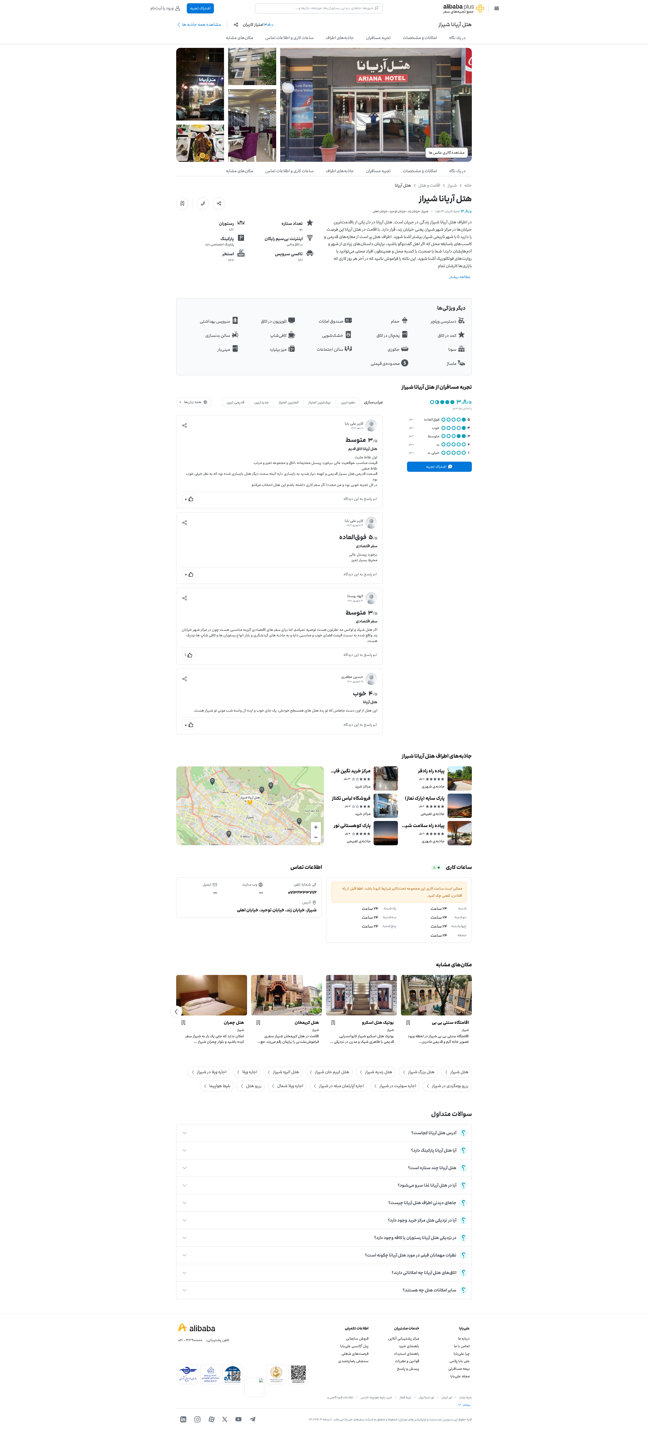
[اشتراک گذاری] (219, 204)
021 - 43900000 (190, 1340)
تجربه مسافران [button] (378, 38)
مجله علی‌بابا (460, 1376)
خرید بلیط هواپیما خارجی (376, 1397)
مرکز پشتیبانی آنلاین (403, 1338)
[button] (184, 425)
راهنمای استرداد (406, 1353)
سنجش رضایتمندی (353, 1361)
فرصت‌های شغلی (355, 1353)
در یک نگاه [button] (457, 38)
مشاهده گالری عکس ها (446, 152)
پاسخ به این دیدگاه (357, 498)
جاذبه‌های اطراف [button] (340, 38)
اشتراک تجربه (200, 8)
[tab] (457, 38)
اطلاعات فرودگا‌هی (341, 1397)
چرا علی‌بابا (462, 1353)
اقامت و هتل (429, 185)
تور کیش (446, 1397)
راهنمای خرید (409, 1346)
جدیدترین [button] (261, 402)
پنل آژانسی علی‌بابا (354, 1346)
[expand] (184, 1133)
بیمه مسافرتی (459, 1368)
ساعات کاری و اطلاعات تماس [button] (289, 38)
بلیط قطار (405, 1397)
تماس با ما (462, 1346)
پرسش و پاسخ (408, 1368)
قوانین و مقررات (407, 1361)
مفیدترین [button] (348, 402)
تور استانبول (426, 1397)
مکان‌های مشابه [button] (239, 38)
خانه (468, 185)
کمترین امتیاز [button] (288, 402)
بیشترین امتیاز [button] (319, 402)
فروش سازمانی (357, 1338)
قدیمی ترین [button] (235, 402)
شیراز (452, 185)
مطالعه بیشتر (459, 277)
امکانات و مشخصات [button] (420, 38)
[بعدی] (176, 1012)
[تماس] (203, 204)
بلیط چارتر (465, 1397)
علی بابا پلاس (460, 1361)
